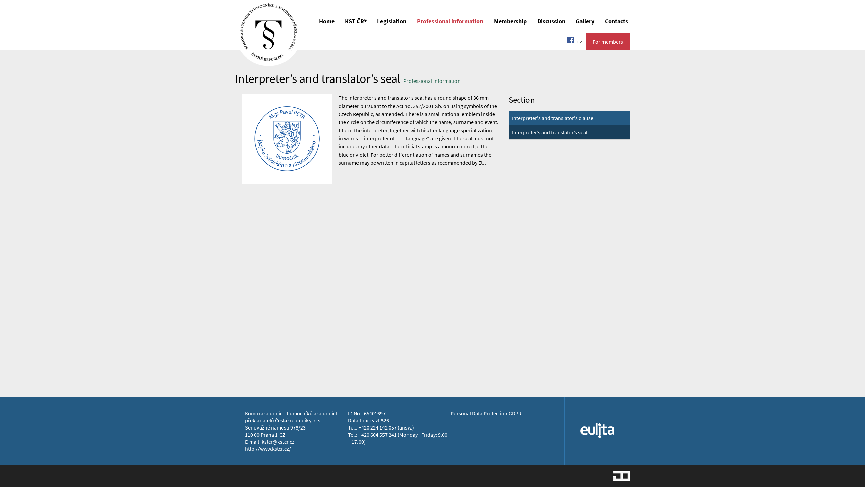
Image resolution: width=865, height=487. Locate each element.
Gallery (585, 21)
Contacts (616, 21)
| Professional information (430, 81)
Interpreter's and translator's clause (552, 118)
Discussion (551, 21)
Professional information (450, 21)
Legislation (391, 21)
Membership (510, 21)
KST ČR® (356, 21)
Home (327, 21)
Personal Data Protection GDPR (486, 413)
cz (579, 41)
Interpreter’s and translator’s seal (549, 132)
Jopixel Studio (621, 476)
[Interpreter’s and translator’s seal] (268, 61)
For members (608, 41)
